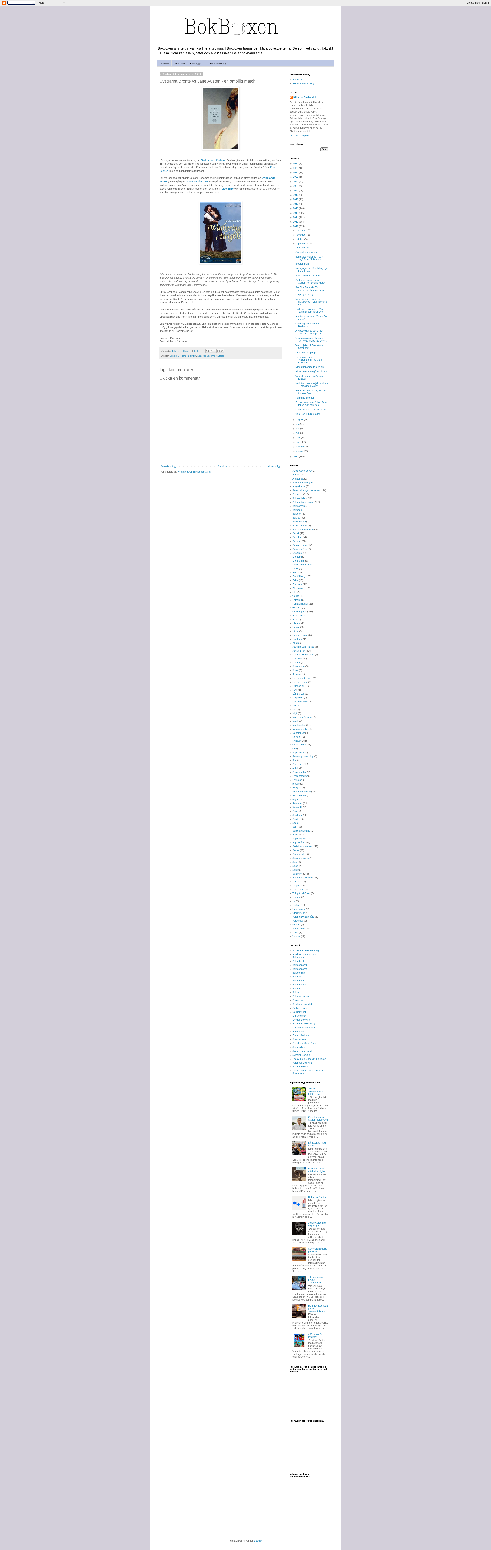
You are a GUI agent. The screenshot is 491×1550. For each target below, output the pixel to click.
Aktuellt (296, 474)
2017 (296, 204)
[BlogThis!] (211, 351)
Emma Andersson (301, 564)
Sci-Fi (295, 826)
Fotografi (297, 600)
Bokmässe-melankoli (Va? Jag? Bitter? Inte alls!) (309, 258)
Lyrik (294, 690)
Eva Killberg (298, 576)
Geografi (297, 607)
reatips (296, 783)
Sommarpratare (300, 858)
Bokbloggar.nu (300, 965)
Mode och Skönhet (302, 717)
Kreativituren (299, 1039)
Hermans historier (304, 397)
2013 (296, 221)
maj (298, 433)
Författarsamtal (300, 604)
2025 (296, 168)
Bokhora (296, 988)
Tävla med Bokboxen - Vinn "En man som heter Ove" (309, 310)
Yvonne (296, 936)
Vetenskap (297, 920)
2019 (296, 195)
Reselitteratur (299, 795)
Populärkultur (299, 772)
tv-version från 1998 (196, 181)
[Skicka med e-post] (207, 351)
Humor (296, 627)
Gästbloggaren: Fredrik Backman (307, 325)
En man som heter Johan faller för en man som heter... (311, 403)
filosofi (295, 596)
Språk (295, 870)
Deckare (296, 541)
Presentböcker (300, 776)
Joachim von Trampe (303, 646)
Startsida (222, 466)
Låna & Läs (298, 693)
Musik (295, 721)
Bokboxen (164, 63)
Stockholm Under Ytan (304, 1043)
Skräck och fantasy (302, 846)
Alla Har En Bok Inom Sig (305, 950)
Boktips (173, 356)
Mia (294, 709)
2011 (296, 456)
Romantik (297, 807)
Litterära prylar (300, 682)
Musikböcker (299, 725)
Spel (294, 862)
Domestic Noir (299, 549)
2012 (296, 226)
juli (297, 424)
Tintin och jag (302, 247)
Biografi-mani (302, 263)
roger (295, 799)
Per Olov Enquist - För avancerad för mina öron (309, 288)
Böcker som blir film (187, 356)
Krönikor (296, 674)
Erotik (295, 568)
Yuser (295, 932)
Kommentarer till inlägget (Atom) (194, 471)
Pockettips (297, 764)
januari (300, 451)
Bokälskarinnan (300, 996)
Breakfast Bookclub (302, 1004)
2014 (296, 217)
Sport (295, 866)
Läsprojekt (297, 697)
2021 (296, 186)
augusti (300, 419)
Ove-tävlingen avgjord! (307, 252)
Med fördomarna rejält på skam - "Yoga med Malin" (311, 384)
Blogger (258, 1540)
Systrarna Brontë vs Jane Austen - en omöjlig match (310, 281)
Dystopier (297, 553)
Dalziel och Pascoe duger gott (311, 409)
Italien (295, 643)
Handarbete (298, 615)
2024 (296, 172)
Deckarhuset (299, 1012)
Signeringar (298, 838)
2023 (296, 177)
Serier (295, 834)
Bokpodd (297, 510)
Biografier (297, 494)
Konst (295, 670)
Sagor (295, 811)
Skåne (295, 850)
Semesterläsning (301, 830)
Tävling (296, 905)
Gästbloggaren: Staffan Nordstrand (318, 1118)
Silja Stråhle (298, 842)
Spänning (297, 873)
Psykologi (297, 780)
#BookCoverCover (302, 471)
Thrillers (296, 881)
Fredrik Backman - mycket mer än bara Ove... (311, 392)
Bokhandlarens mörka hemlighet (317, 1170)
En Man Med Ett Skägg (304, 1023)
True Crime (298, 889)
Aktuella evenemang (216, 63)
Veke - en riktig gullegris (307, 414)
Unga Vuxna (299, 909)
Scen (295, 823)
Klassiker (201, 356)
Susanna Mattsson (215, 356)
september (301, 243)
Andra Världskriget (302, 482)
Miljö (294, 713)
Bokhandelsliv (299, 498)
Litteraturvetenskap (302, 678)
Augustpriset (299, 486)
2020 (296, 190)
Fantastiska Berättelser (304, 1027)
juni (298, 428)
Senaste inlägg (168, 466)
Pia (294, 760)
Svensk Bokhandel (302, 1051)
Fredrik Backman (301, 1035)
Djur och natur (299, 545)
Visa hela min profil (300, 135)
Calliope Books (300, 1008)
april (298, 437)
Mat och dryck (299, 701)
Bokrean (296, 514)
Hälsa (295, 631)
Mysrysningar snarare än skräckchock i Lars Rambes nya (311, 302)
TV (293, 901)
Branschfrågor (299, 525)
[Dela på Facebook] (218, 351)
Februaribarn (299, 1031)
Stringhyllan (298, 1047)
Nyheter (296, 741)
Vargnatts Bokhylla (302, 1062)
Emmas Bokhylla (301, 1019)
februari (300, 446)
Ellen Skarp (298, 561)
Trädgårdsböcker (301, 893)
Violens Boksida (300, 1066)
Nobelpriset (298, 733)
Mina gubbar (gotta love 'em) (310, 367)
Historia (296, 623)
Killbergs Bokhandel (304, 97)
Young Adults (299, 928)
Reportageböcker (301, 791)
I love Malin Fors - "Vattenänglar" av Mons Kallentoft (308, 360)
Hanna (296, 619)
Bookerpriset (299, 521)
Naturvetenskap (300, 729)
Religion (296, 787)
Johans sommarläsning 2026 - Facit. (316, 1091)
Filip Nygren (298, 588)
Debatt (295, 533)
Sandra (296, 819)
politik (295, 768)
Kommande (298, 666)
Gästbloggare (196, 63)
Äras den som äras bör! (307, 275)
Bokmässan (298, 506)
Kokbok (296, 662)
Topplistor (297, 885)
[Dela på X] (215, 351)
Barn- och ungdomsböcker (306, 490)
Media (295, 705)
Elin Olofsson (299, 1015)
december (301, 230)
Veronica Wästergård (303, 916)
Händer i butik (299, 635)
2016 (296, 208)
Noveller (296, 736)
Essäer (296, 572)
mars (299, 442)
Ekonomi (297, 556)
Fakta (295, 580)
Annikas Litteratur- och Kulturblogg (304, 955)
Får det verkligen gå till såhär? (311, 371)
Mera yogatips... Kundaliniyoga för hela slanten (311, 269)
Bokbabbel (298, 961)
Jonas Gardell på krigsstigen (317, 1224)
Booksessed (298, 1000)
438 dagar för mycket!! (315, 1335)
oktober (300, 239)
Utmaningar (298, 913)
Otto (294, 748)
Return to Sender (317, 1197)
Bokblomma (298, 972)
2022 (296, 181)
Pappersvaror (299, 752)
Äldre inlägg (274, 466)
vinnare (296, 924)
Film (294, 592)
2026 (296, 163)
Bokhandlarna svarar (303, 502)
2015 (296, 213)
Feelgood (297, 584)
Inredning (297, 639)
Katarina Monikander (303, 654)
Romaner (297, 803)
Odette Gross (299, 744)
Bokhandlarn (299, 984)
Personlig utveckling (303, 756)
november (301, 235)
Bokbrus (296, 976)
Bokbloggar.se (299, 969)
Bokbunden (298, 980)
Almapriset (298, 478)
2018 (296, 199)
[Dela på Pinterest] (222, 351)
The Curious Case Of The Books (309, 1059)
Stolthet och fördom (213, 160)
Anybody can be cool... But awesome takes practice (309, 332)
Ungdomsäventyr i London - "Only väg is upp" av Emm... (311, 339)
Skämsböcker (299, 854)
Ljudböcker (298, 686)
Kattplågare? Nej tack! (306, 294)
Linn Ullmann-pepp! (305, 352)
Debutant (297, 537)
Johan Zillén (179, 63)
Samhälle (297, 815)
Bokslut (296, 992)
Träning (296, 897)
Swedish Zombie (301, 1055)
